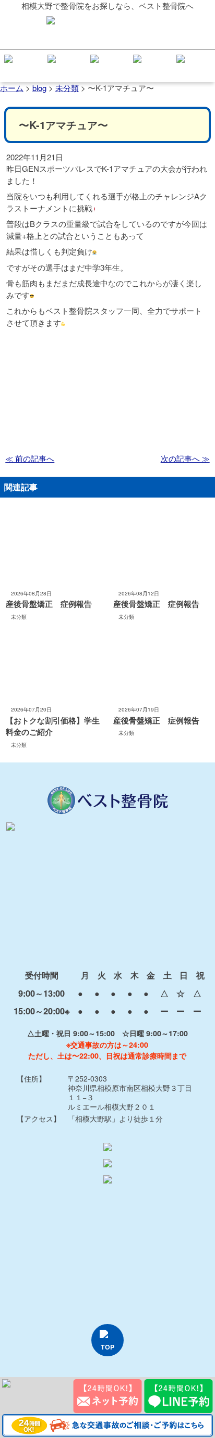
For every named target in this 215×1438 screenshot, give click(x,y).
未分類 (19, 616)
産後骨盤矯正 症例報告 (49, 603)
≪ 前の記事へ (29, 458)
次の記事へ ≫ (185, 458)
